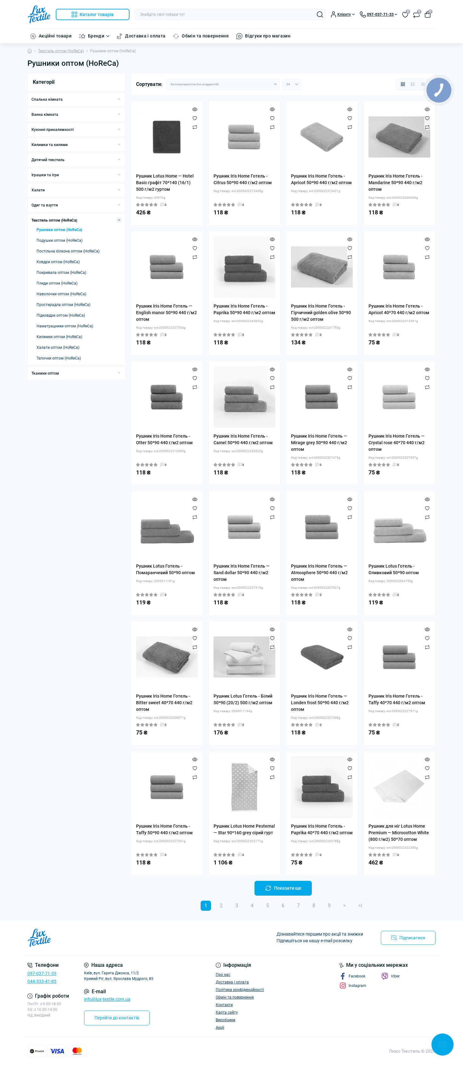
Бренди (96, 35)
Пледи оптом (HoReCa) (57, 283)
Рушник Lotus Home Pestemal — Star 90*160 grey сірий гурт (244, 829)
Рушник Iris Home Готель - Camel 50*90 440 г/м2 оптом (243, 439)
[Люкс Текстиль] (127, 937)
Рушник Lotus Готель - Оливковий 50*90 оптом (394, 569)
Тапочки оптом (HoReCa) (59, 358)
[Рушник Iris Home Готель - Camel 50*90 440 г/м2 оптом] (244, 397)
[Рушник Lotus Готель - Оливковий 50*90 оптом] (399, 527)
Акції (220, 1027)
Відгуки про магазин (267, 35)
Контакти (224, 1005)
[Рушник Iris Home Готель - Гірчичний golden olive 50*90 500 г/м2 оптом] (322, 267)
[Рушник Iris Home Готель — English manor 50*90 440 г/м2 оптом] (167, 267)
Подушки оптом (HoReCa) (60, 240)
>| (360, 906)
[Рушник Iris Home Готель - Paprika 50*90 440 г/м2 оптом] (244, 267)
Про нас (223, 974)
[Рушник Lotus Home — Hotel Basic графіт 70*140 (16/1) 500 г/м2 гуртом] (167, 137)
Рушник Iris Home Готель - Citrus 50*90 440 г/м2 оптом (243, 179)
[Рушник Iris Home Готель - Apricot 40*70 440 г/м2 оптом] (399, 267)
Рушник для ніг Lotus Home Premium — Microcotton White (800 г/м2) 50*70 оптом (399, 833)
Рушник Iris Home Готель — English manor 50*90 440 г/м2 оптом (166, 312)
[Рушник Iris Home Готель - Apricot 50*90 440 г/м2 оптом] (322, 137)
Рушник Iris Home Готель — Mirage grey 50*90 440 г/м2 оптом (319, 442)
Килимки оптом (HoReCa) (59, 337)
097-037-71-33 (41, 973)
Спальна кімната (47, 99)
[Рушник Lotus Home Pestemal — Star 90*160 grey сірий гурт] (244, 787)
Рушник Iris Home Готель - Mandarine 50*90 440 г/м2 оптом (396, 182)
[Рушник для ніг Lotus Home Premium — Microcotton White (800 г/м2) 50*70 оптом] (399, 787)
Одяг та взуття (44, 205)
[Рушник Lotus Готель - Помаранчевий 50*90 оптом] (167, 527)
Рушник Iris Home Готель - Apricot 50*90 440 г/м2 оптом (321, 179)
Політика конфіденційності (240, 990)
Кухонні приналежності (52, 129)
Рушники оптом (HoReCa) (59, 230)
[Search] (320, 14)
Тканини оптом (45, 373)
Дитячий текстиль (48, 160)
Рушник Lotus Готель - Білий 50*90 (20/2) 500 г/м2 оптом (243, 699)
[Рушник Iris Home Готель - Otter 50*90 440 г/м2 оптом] (167, 397)
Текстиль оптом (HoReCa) (61, 51)
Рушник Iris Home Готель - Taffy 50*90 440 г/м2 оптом (164, 829)
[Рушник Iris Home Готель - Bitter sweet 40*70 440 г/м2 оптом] (167, 657)
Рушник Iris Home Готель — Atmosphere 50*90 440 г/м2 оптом (319, 573)
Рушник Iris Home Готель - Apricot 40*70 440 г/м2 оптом (399, 309)
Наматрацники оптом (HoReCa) (65, 326)
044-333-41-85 (41, 981)
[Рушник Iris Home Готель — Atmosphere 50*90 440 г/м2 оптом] (322, 527)
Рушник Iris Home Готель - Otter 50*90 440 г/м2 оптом (164, 439)
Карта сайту (227, 1012)
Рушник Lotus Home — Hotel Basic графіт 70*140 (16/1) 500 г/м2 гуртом (165, 182)
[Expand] (119, 99)
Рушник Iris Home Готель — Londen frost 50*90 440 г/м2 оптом (320, 703)
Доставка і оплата (145, 35)
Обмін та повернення (205, 35)
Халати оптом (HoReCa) (58, 347)
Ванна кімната (44, 114)
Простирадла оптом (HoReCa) (63, 305)
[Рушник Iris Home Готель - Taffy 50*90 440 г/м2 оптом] (167, 787)
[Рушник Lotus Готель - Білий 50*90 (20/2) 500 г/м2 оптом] (244, 657)
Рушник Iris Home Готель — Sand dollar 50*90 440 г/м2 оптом (242, 573)
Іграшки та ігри (45, 175)
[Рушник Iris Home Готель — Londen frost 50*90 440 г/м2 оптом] (322, 657)
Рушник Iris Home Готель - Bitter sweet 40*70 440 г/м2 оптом (164, 703)
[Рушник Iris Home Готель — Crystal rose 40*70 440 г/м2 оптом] (399, 397)
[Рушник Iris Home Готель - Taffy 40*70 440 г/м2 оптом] (399, 657)
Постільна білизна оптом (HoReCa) (68, 251)
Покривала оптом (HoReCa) (61, 272)
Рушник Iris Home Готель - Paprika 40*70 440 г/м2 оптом (322, 829)
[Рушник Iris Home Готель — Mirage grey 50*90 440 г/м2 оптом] (322, 397)
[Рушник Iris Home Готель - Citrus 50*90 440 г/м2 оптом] (244, 137)
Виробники (225, 1020)
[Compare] (194, 126)
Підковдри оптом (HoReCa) (61, 315)
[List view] (413, 84)
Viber (395, 976)
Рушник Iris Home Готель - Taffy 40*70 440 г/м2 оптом (397, 699)
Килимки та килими (49, 145)
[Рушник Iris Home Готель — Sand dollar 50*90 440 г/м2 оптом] (244, 527)
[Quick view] (194, 109)
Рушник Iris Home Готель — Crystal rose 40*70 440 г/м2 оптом (397, 442)
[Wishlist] (194, 118)
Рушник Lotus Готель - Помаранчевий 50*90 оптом (165, 569)
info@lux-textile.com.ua (107, 999)
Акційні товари (55, 35)
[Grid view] (403, 84)
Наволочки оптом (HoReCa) (61, 294)
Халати (38, 190)
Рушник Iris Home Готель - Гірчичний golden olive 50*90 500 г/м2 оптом (321, 312)
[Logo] (39, 14)
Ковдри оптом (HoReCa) (58, 262)
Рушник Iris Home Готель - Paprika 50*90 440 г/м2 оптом (244, 309)
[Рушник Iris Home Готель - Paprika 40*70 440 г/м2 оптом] (322, 787)
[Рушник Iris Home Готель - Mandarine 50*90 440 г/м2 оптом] (399, 137)
